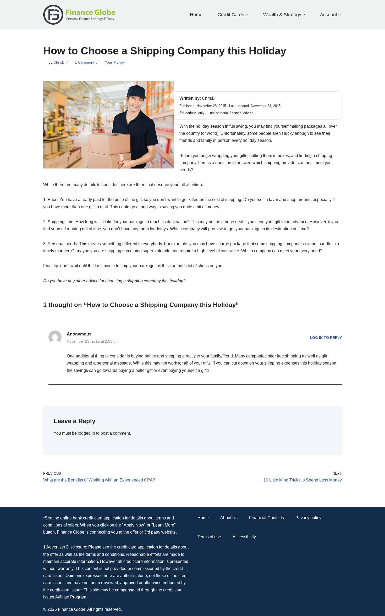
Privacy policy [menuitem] (308, 518)
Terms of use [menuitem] (209, 537)
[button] (246, 15)
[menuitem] (231, 14)
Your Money (115, 62)
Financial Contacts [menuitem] (266, 518)
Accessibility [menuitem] (244, 537)
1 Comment (84, 62)
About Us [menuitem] (229, 518)
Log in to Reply (326, 337)
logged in (86, 433)
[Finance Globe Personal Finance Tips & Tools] (79, 15)
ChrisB (58, 62)
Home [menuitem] (196, 14)
